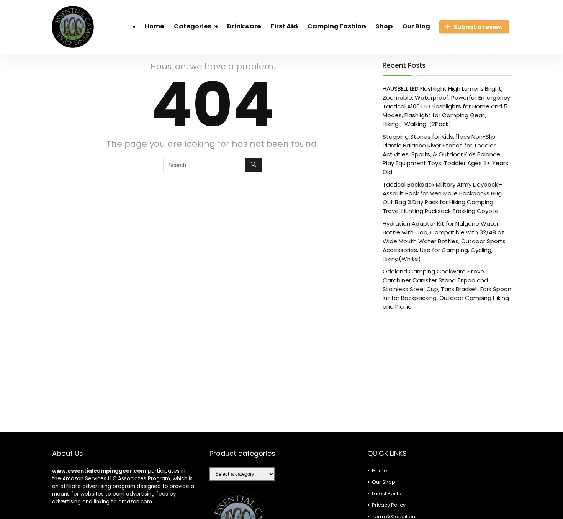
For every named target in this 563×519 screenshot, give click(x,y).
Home (154, 26)
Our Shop (383, 482)
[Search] (253, 165)
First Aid (284, 26)
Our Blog (416, 26)
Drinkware (244, 26)
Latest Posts (386, 493)
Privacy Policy (389, 505)
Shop (384, 26)
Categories (192, 26)
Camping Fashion (337, 26)
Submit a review (478, 27)
